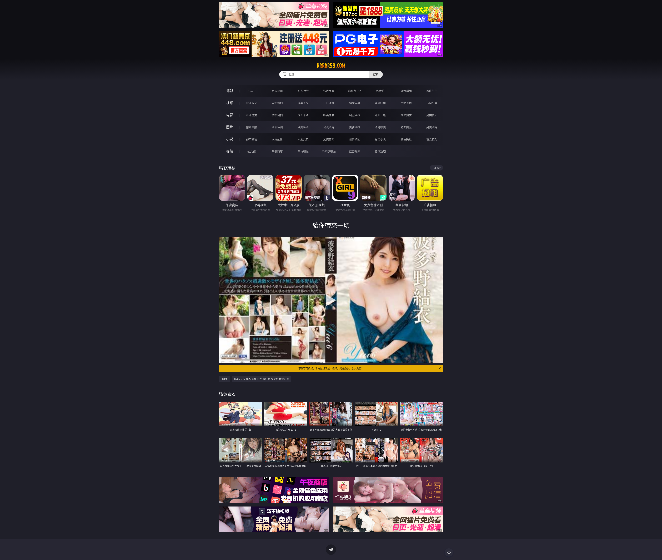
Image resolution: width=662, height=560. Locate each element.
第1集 (224, 378)
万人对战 (303, 91)
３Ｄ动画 (328, 103)
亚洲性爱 (251, 115)
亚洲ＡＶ (251, 103)
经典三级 (380, 115)
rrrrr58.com (331, 65)
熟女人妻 (354, 103)
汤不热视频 (329, 151)
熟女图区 (406, 127)
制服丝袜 (354, 115)
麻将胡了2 (354, 91)
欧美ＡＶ (303, 103)
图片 (229, 127)
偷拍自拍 (277, 115)
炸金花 (380, 91)
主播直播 (406, 103)
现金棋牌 (406, 91)
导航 (229, 151)
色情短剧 (380, 151)
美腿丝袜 (354, 127)
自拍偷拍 (277, 103)
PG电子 (251, 91)
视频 (229, 103)
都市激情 (251, 139)
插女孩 (251, 151)
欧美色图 (303, 127)
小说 (229, 139)
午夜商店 (277, 151)
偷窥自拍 (251, 127)
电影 (229, 115)
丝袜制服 (380, 103)
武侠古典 (328, 139)
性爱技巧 (431, 139)
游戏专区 (328, 91)
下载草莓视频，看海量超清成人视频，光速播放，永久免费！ (331, 368)
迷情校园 (354, 139)
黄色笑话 (406, 139)
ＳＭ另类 (431, 103)
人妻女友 (303, 139)
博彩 (229, 91)
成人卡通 (303, 115)
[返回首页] (449, 552)
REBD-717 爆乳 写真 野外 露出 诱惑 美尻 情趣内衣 (261, 378)
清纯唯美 (380, 127)
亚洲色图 (277, 127)
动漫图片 (328, 127)
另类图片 (431, 127)
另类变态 (431, 115)
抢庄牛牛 (431, 91)
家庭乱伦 (277, 139)
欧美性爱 (328, 115)
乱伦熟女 (406, 115)
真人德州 (277, 91)
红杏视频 (354, 151)
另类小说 (380, 139)
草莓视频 (303, 151)
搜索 (376, 74)
